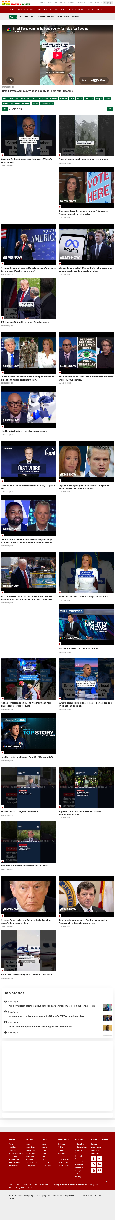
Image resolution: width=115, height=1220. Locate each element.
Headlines (12, 1147)
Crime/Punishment (16, 1153)
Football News (31, 1150)
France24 (54, 98)
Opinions (61, 1144)
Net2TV (79, 98)
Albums (50, 16)
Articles (60, 1147)
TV (56, 2)
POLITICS (42, 9)
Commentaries (63, 1159)
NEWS (12, 9)
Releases (41, 16)
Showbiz (94, 1144)
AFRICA (72, 9)
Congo (44, 1156)
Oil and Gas (79, 1168)
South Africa (46, 1165)
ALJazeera (43, 98)
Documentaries (47, 103)
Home (42, 2)
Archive (13, 17)
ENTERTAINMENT (95, 9)
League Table (30, 1156)
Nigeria (44, 1147)
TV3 (86, 98)
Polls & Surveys (63, 1165)
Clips (26, 16)
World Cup (29, 1159)
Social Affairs (13, 1156)
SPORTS (21, 9)
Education (12, 1150)
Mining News (79, 1171)
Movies (71, 2)
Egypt (44, 1150)
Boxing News (30, 1165)
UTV (91, 98)
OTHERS (25, 103)
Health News (13, 1165)
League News (30, 1153)
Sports (28, 1144)
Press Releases (14, 1159)
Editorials (61, 1156)
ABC (35, 98)
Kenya (44, 1159)
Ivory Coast (46, 1162)
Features (61, 1150)
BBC (5, 98)
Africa (44, 1144)
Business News (80, 1144)
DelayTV (99, 98)
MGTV (17, 103)
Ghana (90, 2)
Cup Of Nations (31, 1162)
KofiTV (107, 98)
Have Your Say (63, 1162)
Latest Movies (96, 1147)
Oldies (32, 16)
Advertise (80, 2)
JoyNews (63, 98)
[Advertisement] (56, 1199)
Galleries (75, 16)
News (66, 16)
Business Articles (81, 1147)
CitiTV (72, 98)
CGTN (22, 98)
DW (16, 98)
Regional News (14, 1162)
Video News (95, 1150)
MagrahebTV (8, 103)
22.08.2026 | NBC (7, 165)
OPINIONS (53, 9)
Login (107, 2)
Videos (63, 2)
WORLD (81, 9)
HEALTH (63, 9)
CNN (11, 98)
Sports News (30, 1147)
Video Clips (95, 1153)
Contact (98, 2)
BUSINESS (31, 9)
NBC (29, 98)
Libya (44, 1153)
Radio (50, 2)
